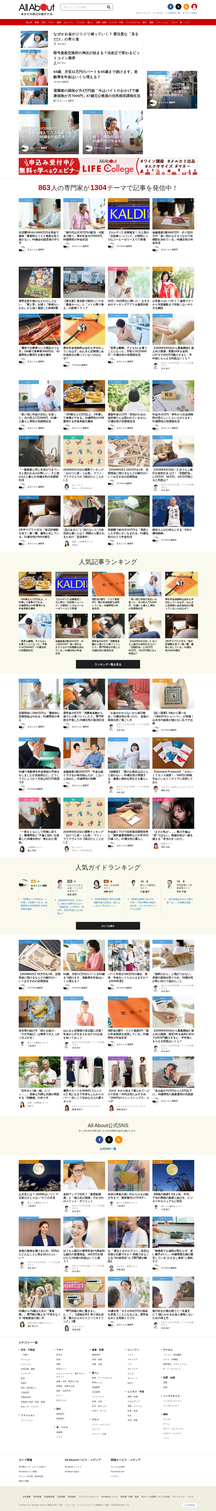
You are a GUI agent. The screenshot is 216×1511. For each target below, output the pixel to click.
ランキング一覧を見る (108, 664)
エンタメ (167, 1419)
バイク (59, 1437)
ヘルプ (190, 1497)
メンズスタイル (133, 22)
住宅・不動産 (28, 1349)
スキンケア (133, 1359)
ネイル (131, 1373)
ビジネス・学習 (116, 22)
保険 (58, 1364)
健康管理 (96, 1355)
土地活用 (25, 1392)
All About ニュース (73, 1467)
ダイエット (133, 1378)
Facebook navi (117, 1471)
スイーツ (96, 1429)
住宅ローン (61, 1369)
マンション (26, 1359)
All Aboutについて (110, 1497)
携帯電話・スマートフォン (175, 1364)
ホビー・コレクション (173, 1428)
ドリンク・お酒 (99, 1434)
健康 (59, 22)
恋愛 (165, 1382)
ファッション (162, 22)
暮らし (90, 22)
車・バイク (185, 22)
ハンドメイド (98, 1397)
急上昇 (29, 22)
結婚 (165, 1387)
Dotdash (191, 1505)
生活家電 (96, 1392)
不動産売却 (26, 1397)
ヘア (130, 1364)
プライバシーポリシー (89, 1497)
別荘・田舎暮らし (29, 1388)
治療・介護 (97, 1364)
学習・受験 (133, 1420)
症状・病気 (97, 1359)
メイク (131, 1355)
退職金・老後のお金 (65, 1386)
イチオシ (115, 1476)
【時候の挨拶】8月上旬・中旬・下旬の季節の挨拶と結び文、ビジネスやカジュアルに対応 (143, 904)
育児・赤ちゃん (99, 1406)
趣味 (152, 22)
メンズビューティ (171, 1405)
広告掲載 (61, 1497)
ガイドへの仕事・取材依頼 (31, 1476)
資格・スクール (135, 1406)
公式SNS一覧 (174, 13)
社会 (130, 1415)
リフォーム (26, 1364)
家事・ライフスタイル (102, 1378)
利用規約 (72, 1497)
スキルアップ (134, 1401)
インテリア (26, 1373)
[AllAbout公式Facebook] (170, 7)
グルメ (174, 22)
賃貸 (23, 1378)
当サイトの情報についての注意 (155, 1497)
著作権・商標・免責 (129, 1497)
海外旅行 (60, 1414)
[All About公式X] (178, 7)
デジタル (81, 22)
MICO (130, 1383)
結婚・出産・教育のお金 (67, 1381)
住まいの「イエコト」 (31, 1406)
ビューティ (69, 22)
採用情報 (37, 1497)
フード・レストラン (101, 1424)
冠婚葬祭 (96, 1387)
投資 (58, 1359)
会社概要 (27, 1497)
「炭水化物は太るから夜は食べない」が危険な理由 (180, 901)
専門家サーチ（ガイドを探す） (33, 1467)
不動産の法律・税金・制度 (33, 1402)
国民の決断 (24, 1481)
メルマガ (159, 13)
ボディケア (133, 1369)
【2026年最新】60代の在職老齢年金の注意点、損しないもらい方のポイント (107, 902)
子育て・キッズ (99, 1411)
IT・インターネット (172, 1369)
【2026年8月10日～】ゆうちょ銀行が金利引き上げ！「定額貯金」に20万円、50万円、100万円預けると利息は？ (70, 907)
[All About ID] (194, 7)
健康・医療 (98, 1349)
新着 (37, 22)
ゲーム (166, 1424)
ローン (59, 1395)
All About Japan (72, 1471)
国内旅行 (60, 1418)
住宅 (44, 22)
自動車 (59, 1432)
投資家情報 (49, 1497)
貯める (59, 1355)
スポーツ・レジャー (172, 1433)
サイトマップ (144, 13)
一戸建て (25, 1355)
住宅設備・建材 (28, 1369)
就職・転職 (133, 1397)
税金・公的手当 (63, 1391)
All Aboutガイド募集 (28, 1471)
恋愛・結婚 (101, 22)
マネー (51, 22)
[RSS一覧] (186, 7)
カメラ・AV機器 (170, 1359)
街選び (24, 1383)
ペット (166, 1438)
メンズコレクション (172, 1401)
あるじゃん (61, 1400)
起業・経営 (133, 1411)
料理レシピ (97, 1382)
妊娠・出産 (97, 1401)
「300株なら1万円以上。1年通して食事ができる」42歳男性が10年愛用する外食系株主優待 (34, 904)
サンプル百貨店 (118, 1467)
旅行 (145, 22)
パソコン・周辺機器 (172, 1355)
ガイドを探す (191, 13)
